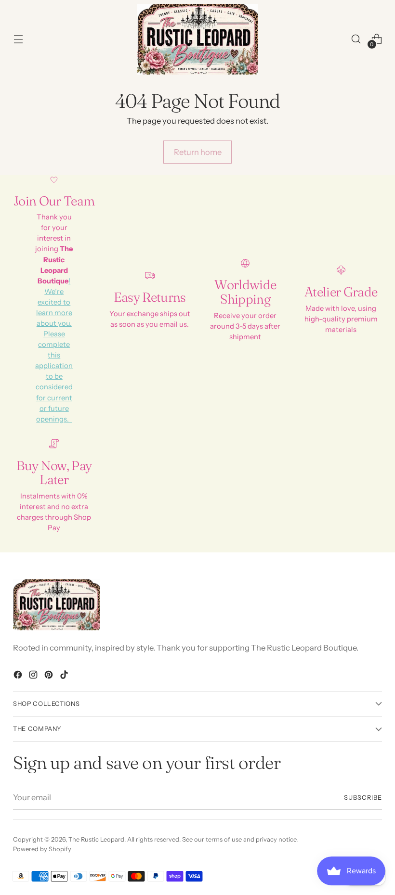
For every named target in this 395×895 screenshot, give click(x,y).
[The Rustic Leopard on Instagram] (34, 676)
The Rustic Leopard (96, 839)
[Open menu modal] (18, 39)
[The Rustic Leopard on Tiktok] (65, 676)
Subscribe (363, 797)
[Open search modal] (356, 39)
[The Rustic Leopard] (197, 39)
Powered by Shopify (42, 849)
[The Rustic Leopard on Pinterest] (49, 676)
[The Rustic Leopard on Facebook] (19, 676)
